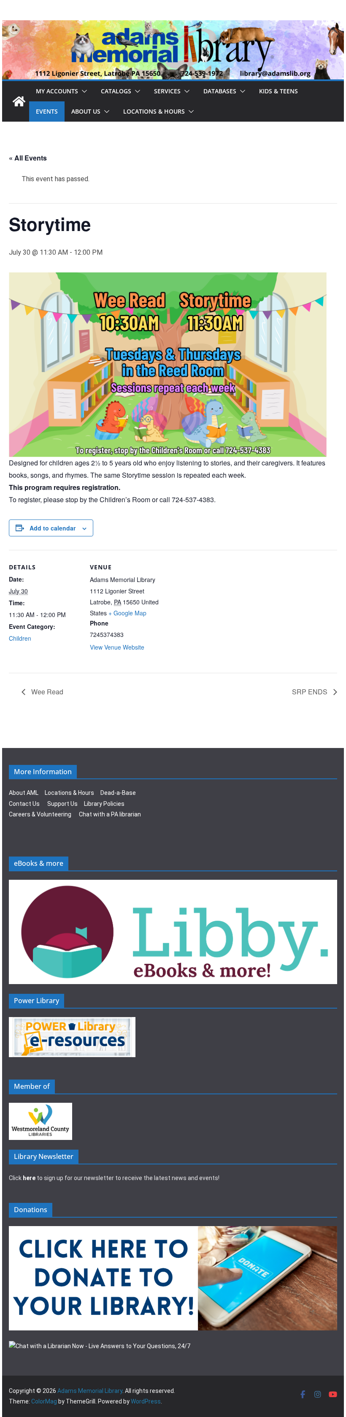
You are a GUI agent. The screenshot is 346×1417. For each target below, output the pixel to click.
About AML (23, 792)
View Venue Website (117, 647)
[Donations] (173, 1231)
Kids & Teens (278, 91)
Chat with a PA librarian (110, 814)
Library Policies (104, 803)
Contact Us (24, 803)
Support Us (62, 803)
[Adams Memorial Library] (173, 26)
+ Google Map (127, 613)
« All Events (28, 158)
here (29, 1178)
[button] (82, 91)
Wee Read (46, 691)
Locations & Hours (69, 792)
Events (47, 111)
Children (20, 638)
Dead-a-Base (118, 792)
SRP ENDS (310, 691)
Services (167, 91)
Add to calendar (53, 528)
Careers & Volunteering (40, 814)
